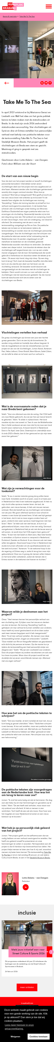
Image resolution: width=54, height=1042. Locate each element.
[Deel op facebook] (50, 83)
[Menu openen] (49, 6)
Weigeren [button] (15, 1036)
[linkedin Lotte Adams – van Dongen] (26, 887)
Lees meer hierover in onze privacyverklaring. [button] (19, 1027)
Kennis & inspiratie (10, 16)
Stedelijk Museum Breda (40, 858)
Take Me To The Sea (27, 16)
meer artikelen (27, 987)
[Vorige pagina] (7, 82)
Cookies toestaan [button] (39, 1036)
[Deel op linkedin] (42, 83)
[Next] (51, 952)
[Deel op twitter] (46, 83)
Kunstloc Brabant (13, 6)
